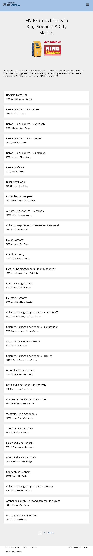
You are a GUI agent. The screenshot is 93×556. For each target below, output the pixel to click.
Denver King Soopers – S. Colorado (25, 153)
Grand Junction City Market (21, 515)
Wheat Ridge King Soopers (21, 457)
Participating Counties (12, 547)
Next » (51, 532)
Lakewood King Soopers (20, 442)
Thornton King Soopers (19, 428)
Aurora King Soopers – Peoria (23, 341)
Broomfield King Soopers (20, 370)
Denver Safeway (15, 167)
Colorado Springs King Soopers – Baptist (29, 355)
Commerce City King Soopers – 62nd (26, 399)
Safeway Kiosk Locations (13, 552)
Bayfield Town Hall (16, 95)
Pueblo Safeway (15, 254)
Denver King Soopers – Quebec (23, 138)
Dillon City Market (16, 182)
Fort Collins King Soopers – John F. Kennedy (30, 269)
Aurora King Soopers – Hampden (25, 211)
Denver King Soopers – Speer (22, 109)
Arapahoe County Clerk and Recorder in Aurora (33, 500)
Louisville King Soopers (19, 196)
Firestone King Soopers (19, 283)
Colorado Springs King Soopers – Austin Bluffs (32, 312)
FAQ (25, 547)
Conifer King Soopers (18, 471)
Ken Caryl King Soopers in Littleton (26, 384)
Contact (33, 547)
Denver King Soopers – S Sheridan (25, 124)
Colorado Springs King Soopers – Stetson (29, 486)
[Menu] (88, 4)
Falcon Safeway (14, 240)
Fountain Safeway (16, 298)
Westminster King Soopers (21, 413)
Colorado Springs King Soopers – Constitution (32, 327)
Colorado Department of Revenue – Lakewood (32, 225)
